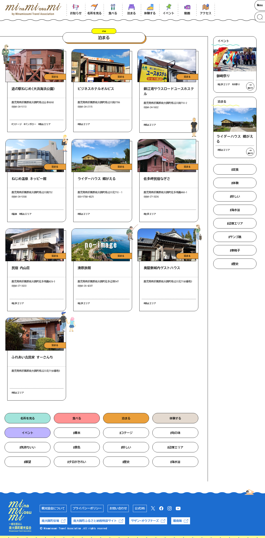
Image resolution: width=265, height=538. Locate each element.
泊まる (126, 418)
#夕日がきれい (76, 461)
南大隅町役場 (50, 520)
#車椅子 (235, 250)
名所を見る (27, 418)
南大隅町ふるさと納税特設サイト (95, 520)
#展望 (27, 461)
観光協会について (53, 508)
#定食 (234, 169)
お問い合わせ (118, 508)
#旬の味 (175, 432)
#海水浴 (175, 461)
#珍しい (126, 447)
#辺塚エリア (175, 447)
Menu (260, 5)
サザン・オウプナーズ (145, 520)
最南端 (177, 520)
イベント (27, 432)
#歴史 (126, 461)
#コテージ (125, 432)
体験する (175, 418)
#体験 (234, 183)
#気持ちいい (27, 447)
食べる (76, 418)
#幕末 (76, 432)
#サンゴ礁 (234, 237)
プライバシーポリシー (87, 508)
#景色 (76, 447)
